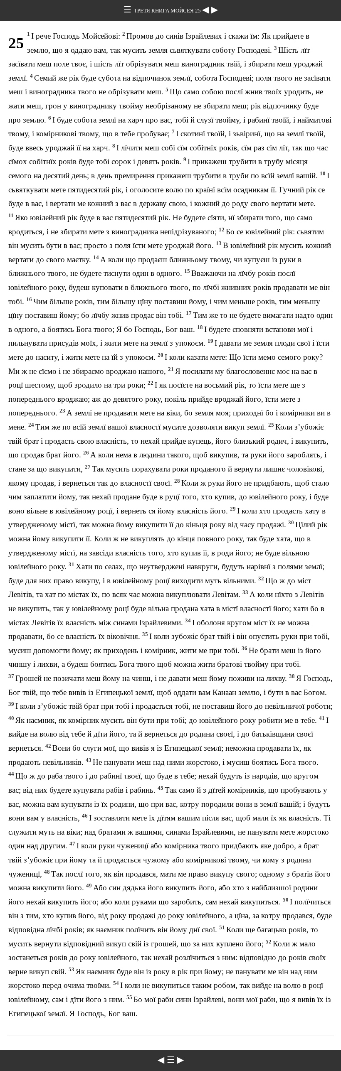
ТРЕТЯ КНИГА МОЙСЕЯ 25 (168, 10)
